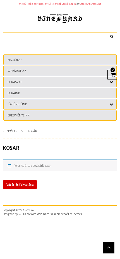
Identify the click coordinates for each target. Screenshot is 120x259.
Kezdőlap (10, 131)
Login (72, 3)
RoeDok (29, 210)
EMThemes (75, 214)
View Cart (112, 74)
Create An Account (90, 3)
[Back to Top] (108, 247)
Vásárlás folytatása (19, 184)
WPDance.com (27, 214)
